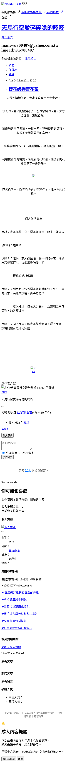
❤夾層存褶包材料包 (14, 620)
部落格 (13, 69)
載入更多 (7, 435)
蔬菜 (26, 422)
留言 (29, 412)
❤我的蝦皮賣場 (11, 647)
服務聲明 (38, 716)
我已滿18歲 (9, 759)
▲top (4, 428)
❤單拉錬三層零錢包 (14, 599)
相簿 (11, 65)
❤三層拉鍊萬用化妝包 (15, 606)
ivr (33, 371)
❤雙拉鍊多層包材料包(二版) (19, 613)
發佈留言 (7, 457)
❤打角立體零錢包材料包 (16, 628)
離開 (20, 759)
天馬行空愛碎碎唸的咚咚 (32, 27)
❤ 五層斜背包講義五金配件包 (20, 592)
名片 (11, 74)
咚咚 (4, 392)
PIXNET (17, 712)
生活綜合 (30, 58)
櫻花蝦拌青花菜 (24, 89)
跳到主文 (7, 37)
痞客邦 (21, 412)
